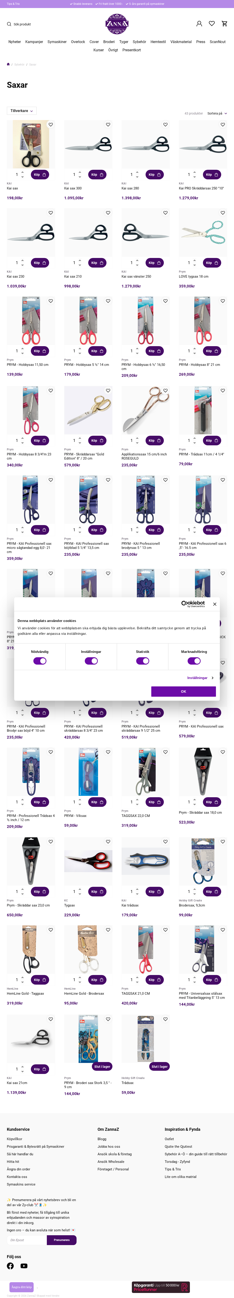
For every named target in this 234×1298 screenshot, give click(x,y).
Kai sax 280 (130, 188)
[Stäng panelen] (214, 604)
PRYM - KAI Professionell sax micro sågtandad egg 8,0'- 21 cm (29, 548)
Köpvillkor (14, 1139)
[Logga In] (199, 24)
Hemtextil (158, 42)
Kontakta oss (17, 1177)
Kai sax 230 (15, 276)
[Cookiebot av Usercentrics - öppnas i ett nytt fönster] (185, 604)
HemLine (12, 988)
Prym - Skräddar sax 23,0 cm (28, 905)
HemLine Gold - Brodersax (84, 993)
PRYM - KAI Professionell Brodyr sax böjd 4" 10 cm (26, 728)
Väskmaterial (181, 42)
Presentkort (131, 50)
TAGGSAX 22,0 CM (136, 816)
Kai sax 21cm (17, 1083)
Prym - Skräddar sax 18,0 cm (200, 813)
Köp (37, 174)
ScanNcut (218, 42)
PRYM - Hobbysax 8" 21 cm (199, 365)
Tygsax (69, 905)
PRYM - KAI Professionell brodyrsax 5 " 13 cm (141, 546)
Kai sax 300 (73, 188)
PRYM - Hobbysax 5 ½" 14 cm (86, 365)
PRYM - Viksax (75, 816)
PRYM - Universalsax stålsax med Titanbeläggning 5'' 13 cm (202, 995)
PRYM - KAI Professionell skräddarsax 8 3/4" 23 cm (83, 728)
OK (183, 691)
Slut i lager (102, 1066)
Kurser (98, 50)
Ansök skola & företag (115, 1154)
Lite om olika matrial (181, 1177)
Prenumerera (61, 1240)
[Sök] (10, 24)
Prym (182, 271)
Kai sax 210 (73, 276)
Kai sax (12, 188)
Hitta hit (13, 1162)
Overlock (78, 42)
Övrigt (113, 50)
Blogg (102, 1139)
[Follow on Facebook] (10, 1266)
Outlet (169, 1139)
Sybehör (139, 42)
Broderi (109, 42)
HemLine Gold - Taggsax (25, 993)
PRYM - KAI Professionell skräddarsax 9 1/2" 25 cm (141, 728)
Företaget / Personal (113, 1169)
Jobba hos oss (109, 1147)
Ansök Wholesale (111, 1162)
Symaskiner (57, 42)
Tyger (123, 42)
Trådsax (127, 1083)
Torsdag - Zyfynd (177, 1162)
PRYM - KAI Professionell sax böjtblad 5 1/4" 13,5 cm (86, 546)
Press (200, 42)
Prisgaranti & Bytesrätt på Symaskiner (35, 1147)
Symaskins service (21, 1184)
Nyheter (14, 42)
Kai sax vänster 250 (136, 276)
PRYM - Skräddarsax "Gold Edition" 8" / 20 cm (84, 456)
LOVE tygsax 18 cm (193, 276)
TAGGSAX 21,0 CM (136, 993)
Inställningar (197, 678)
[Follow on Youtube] (24, 1266)
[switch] (91, 661)
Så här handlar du (20, 1154)
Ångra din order (18, 1169)
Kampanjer (34, 42)
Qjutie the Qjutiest (178, 1147)
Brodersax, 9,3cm (192, 905)
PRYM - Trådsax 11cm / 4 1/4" (201, 454)
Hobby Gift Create (190, 900)
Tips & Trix (13, 3)
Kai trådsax (130, 905)
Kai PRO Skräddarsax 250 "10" (201, 188)
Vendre (55, 1295)
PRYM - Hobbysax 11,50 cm (27, 365)
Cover (94, 42)
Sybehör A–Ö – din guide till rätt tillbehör (196, 1154)
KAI (9, 183)
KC (66, 900)
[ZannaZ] (117, 24)
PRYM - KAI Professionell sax (201, 726)
